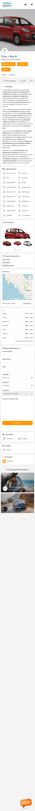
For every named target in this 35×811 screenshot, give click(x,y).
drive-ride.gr (6, 262)
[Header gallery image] (17, 30)
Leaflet (14, 299)
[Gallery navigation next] (19, 249)
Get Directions (27, 303)
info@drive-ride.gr (8, 265)
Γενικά (4, 75)
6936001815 (6, 259)
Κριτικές (12, 75)
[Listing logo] (4, 51)
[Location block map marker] (16, 286)
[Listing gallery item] (7, 243)
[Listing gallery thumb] (17, 235)
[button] (31, 4)
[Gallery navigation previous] (16, 249)
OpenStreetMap (22, 299)
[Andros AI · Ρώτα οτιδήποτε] (26, 803)
